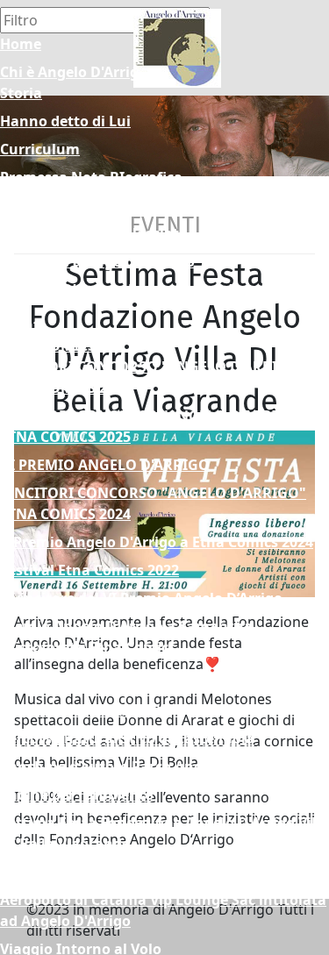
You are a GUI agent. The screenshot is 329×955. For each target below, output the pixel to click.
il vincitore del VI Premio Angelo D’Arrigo (141, 598)
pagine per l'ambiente (76, 794)
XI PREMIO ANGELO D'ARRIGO (105, 464)
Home (20, 43)
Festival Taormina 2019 (80, 710)
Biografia (32, 205)
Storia (21, 93)
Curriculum (40, 149)
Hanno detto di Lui (65, 121)
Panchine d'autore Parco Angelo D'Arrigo (142, 766)
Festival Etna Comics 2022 (89, 570)
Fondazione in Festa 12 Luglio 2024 (121, 871)
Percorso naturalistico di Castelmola (127, 738)
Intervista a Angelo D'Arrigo (97, 261)
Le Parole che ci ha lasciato (94, 233)
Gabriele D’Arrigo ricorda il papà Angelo (137, 289)
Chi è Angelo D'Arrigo (73, 72)
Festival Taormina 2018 (80, 682)
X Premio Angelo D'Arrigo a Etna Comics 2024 (156, 542)
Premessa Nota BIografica (91, 177)
